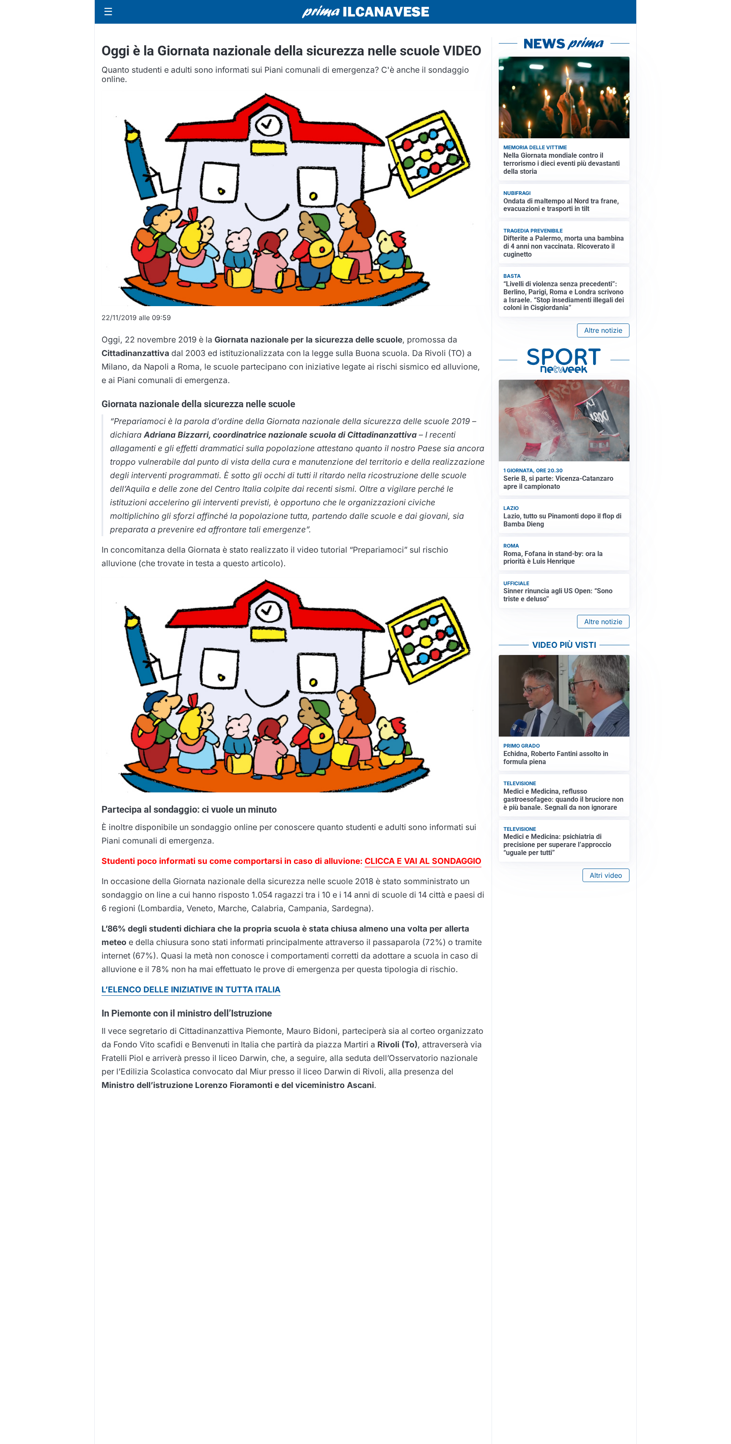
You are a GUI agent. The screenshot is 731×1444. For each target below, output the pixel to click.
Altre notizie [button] (603, 330)
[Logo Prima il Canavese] (365, 12)
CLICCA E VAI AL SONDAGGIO (423, 861)
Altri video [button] (606, 875)
